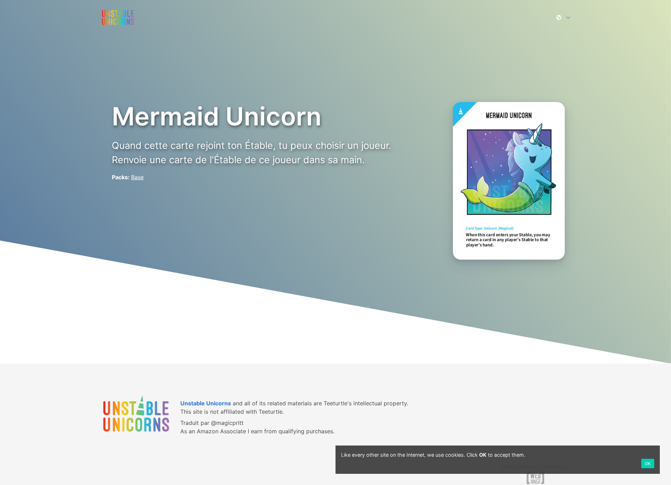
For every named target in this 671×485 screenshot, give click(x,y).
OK (648, 463)
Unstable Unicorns (205, 403)
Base (137, 177)
